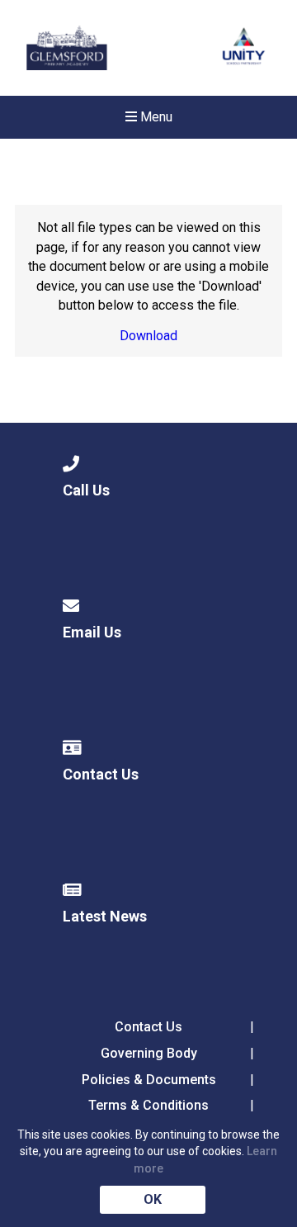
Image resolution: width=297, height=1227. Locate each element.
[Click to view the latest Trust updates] (244, 48)
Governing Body (149, 1053)
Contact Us (148, 1027)
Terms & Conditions (148, 1105)
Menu (154, 117)
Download (148, 335)
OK (153, 1199)
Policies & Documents (149, 1079)
